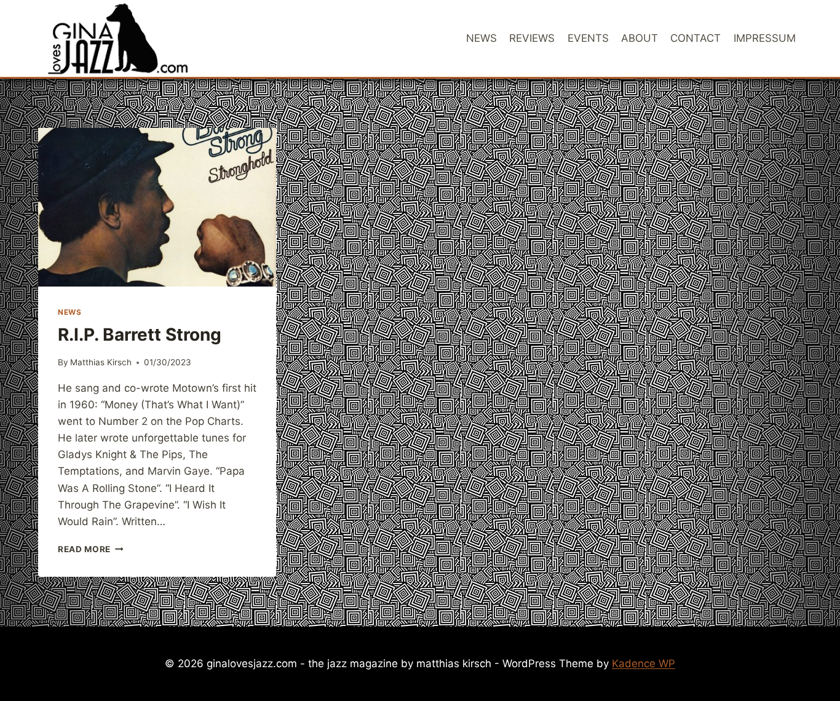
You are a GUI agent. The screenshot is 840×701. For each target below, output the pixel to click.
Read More (91, 549)
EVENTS (588, 38)
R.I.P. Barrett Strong (139, 334)
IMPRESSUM (765, 38)
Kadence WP (643, 663)
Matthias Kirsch (101, 362)
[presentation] (157, 207)
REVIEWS (532, 38)
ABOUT (639, 38)
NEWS (481, 38)
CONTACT (695, 38)
